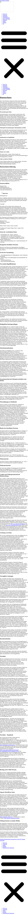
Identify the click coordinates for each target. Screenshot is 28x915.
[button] (14, 54)
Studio (4, 21)
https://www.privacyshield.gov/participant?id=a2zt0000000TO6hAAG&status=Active (9, 750)
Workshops (5, 16)
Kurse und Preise (6, 18)
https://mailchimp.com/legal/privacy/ (7, 745)
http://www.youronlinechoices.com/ (13, 525)
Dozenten (5, 20)
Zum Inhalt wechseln (4, 0)
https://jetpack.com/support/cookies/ (11, 818)
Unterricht (5, 15)
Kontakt (4, 22)
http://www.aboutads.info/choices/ (18, 523)
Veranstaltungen (6, 17)
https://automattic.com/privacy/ (6, 816)
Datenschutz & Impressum (8, 847)
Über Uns (5, 14)
